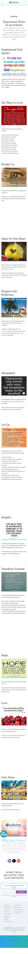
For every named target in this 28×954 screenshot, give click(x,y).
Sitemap (6, 919)
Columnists (7, 911)
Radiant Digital (8, 921)
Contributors (7, 913)
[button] (25, 2)
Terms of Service (18, 907)
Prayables (14, 16)
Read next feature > (15, 852)
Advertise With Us (8, 907)
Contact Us (7, 909)
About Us (6, 905)
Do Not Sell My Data (19, 909)
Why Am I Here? (14, 840)
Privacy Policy (18, 905)
